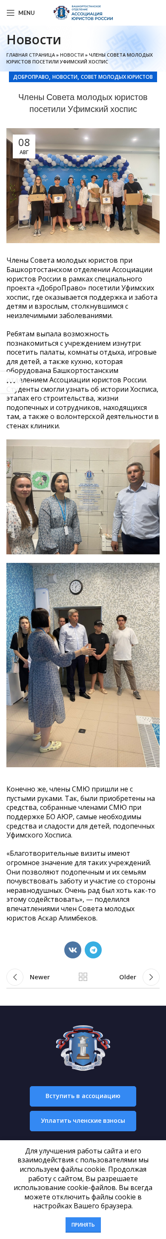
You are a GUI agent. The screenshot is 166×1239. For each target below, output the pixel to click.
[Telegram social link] (93, 949)
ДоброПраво (31, 76)
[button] (83, 1096)
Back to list (83, 977)
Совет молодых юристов (117, 76)
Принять (83, 1224)
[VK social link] (72, 949)
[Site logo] (83, 12)
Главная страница (30, 55)
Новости (72, 55)
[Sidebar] (10, 382)
